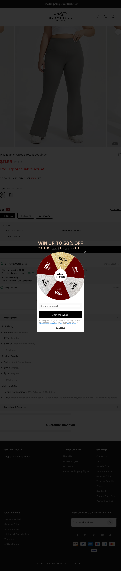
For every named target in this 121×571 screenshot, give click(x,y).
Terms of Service (45, 323)
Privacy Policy (57, 323)
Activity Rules (71, 323)
